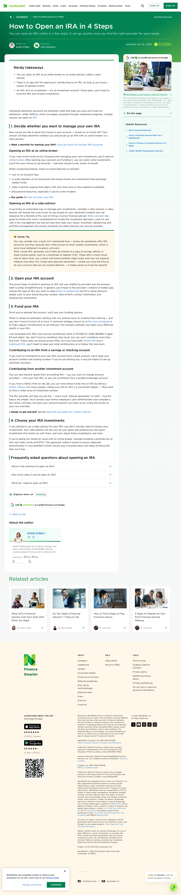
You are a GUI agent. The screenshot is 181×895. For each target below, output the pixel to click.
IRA (35, 117)
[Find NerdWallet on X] (133, 724)
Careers (81, 669)
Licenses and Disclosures (110, 743)
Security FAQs (112, 665)
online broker (16, 160)
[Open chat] (174, 888)
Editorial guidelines (87, 681)
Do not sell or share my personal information (145, 688)
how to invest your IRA (40, 197)
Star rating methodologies (85, 686)
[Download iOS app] (32, 726)
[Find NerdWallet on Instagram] (144, 724)
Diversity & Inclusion (88, 677)
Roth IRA (90, 340)
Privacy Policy (90, 810)
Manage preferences (32, 885)
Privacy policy (140, 672)
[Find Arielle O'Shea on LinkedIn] (33, 537)
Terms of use (139, 661)
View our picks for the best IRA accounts (80, 144)
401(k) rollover (17, 387)
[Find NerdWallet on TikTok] (155, 724)
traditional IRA (17, 344)
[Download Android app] (33, 743)
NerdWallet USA (89, 881)
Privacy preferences (143, 683)
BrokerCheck (102, 815)
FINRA (113, 804)
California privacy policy (142, 677)
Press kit (82, 700)
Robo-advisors (96, 216)
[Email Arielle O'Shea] (29, 537)
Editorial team (85, 692)
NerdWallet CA (113, 881)
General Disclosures (112, 813)
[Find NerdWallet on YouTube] (139, 724)
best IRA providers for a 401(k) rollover (69, 412)
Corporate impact (87, 673)
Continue (56, 885)
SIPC (119, 804)
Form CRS (107, 808)
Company (82, 661)
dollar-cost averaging (97, 321)
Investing (41, 494)
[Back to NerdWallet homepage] (10, 17)
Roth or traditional (67, 291)
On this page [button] (134, 113)
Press (80, 696)
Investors (82, 704)
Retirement (22, 17)
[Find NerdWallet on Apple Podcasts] (149, 724)
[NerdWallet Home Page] (14, 6)
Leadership (83, 665)
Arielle (35, 533)
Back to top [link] (19, 514)
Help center (111, 661)
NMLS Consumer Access (88, 743)
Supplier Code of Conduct (141, 666)
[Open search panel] (142, 6)
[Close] (177, 872)
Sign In (154, 6)
